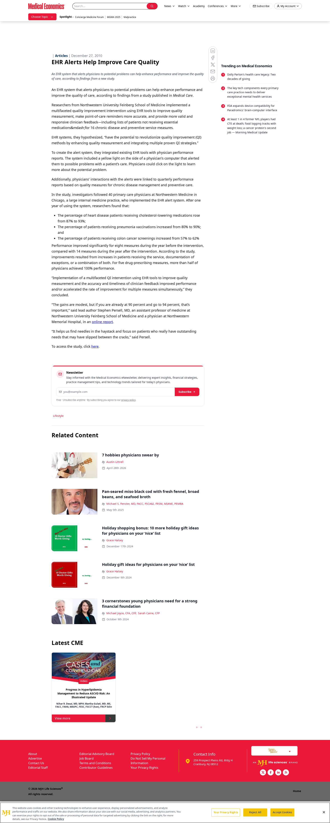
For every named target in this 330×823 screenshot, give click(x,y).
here (95, 346)
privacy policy (128, 400)
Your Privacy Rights (144, 767)
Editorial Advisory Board (96, 754)
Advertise (35, 758)
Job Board (86, 758)
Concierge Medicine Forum (89, 17)
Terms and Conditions (95, 763)
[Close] (324, 812)
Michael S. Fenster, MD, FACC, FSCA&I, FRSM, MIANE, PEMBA (144, 503)
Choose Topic (39, 17)
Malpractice (130, 17)
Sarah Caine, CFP (149, 613)
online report (102, 321)
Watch (182, 6)
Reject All (255, 812)
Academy (199, 6)
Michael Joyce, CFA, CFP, (121, 613)
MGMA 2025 (113, 17)
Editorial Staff (38, 767)
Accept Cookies (282, 812)
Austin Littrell (115, 462)
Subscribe (185, 392)
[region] (165, 812)
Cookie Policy (56, 819)
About (32, 754)
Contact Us (36, 763)
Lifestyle (58, 416)
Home (297, 791)
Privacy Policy (140, 754)
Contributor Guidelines (96, 767)
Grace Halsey (114, 540)
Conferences (216, 6)
